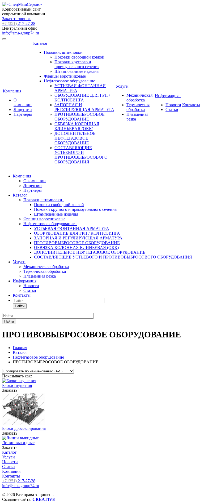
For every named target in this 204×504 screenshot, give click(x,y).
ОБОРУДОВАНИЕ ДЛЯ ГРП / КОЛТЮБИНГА (82, 97)
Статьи (171, 109)
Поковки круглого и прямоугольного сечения (76, 64)
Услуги (123, 86)
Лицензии (23, 109)
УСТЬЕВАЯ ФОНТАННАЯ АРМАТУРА (71, 228)
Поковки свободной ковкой (79, 57)
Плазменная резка (39, 276)
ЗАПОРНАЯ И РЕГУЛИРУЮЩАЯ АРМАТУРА (84, 107)
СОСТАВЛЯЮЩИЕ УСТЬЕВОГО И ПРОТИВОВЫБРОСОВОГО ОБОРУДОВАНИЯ (81, 154)
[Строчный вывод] (36, 376)
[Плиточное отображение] (34, 376)
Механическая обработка (139, 97)
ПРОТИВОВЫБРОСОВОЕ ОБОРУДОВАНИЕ (79, 116)
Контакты (191, 104)
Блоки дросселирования (24, 428)
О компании (23, 102)
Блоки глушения (17, 385)
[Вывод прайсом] (37, 376)
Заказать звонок (16, 18)
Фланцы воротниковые (65, 76)
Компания (13, 91)
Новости (173, 104)
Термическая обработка (138, 107)
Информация (168, 95)
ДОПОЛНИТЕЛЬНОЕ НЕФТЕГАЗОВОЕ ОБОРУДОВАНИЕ (75, 138)
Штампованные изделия (76, 71)
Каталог (41, 43)
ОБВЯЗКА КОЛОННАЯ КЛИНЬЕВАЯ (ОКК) (76, 126)
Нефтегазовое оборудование (69, 81)
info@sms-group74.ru (20, 33)
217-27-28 (18, 23)
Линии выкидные (18, 442)
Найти (19, 306)
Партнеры (23, 114)
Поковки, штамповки (63, 52)
